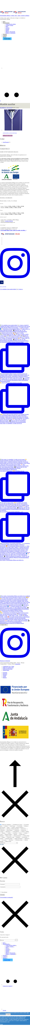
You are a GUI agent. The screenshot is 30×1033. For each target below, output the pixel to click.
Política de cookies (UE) (8, 667)
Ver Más (2, 844)
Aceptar (8, 1014)
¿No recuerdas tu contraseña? (6, 897)
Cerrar (1, 1024)
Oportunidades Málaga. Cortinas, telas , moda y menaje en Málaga (14, 15)
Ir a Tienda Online (7, 135)
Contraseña (2, 887)
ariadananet (17, 664)
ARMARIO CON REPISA (10, 133)
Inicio (4, 21)
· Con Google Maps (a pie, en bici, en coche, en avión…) (13, 230)
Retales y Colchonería (10, 33)
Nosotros (5, 34)
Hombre (7, 29)
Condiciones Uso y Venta (8, 666)
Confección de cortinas (11, 24)
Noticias (4, 36)
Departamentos (6, 22)
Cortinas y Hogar (9, 25)
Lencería (7, 27)
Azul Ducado (6, 142)
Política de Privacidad (7, 669)
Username (2, 884)
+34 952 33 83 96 (9, 221)
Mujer (7, 26)
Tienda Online (7, 38)
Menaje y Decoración (10, 31)
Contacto (5, 35)
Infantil (7, 30)
